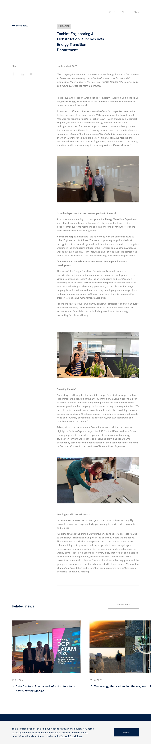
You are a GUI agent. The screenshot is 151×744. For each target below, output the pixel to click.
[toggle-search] (123, 12)
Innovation (64, 26)
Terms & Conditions (71, 736)
